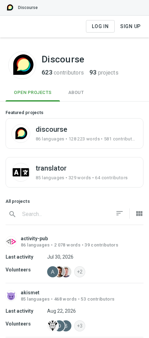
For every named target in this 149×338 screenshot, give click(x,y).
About (76, 92)
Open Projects (33, 92)
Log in (100, 26)
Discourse (28, 7)
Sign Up (130, 26)
